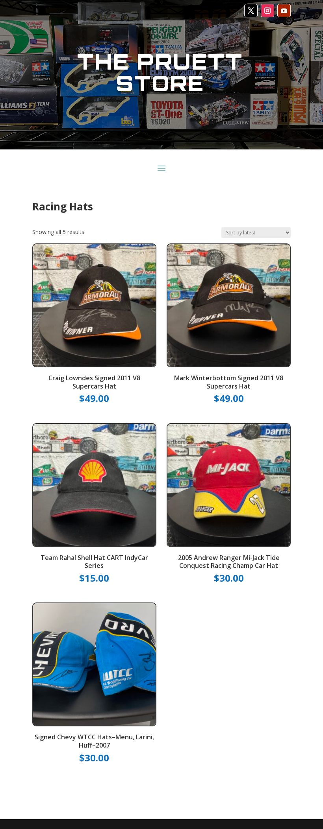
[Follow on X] (251, 10)
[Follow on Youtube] (284, 10)
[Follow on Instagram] (267, 10)
